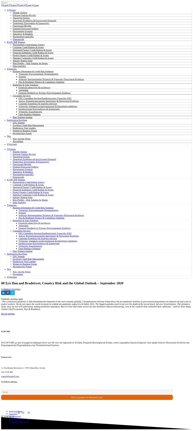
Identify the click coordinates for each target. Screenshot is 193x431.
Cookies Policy (13, 414)
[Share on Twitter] (12, 292)
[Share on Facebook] (8, 292)
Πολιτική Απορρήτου (15, 416)
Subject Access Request (15, 411)
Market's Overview (11, 289)
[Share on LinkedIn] (3, 292)
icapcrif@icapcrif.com (10, 376)
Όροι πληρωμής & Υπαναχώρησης (19, 421)
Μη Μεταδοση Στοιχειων (16, 419)
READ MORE (8, 314)
